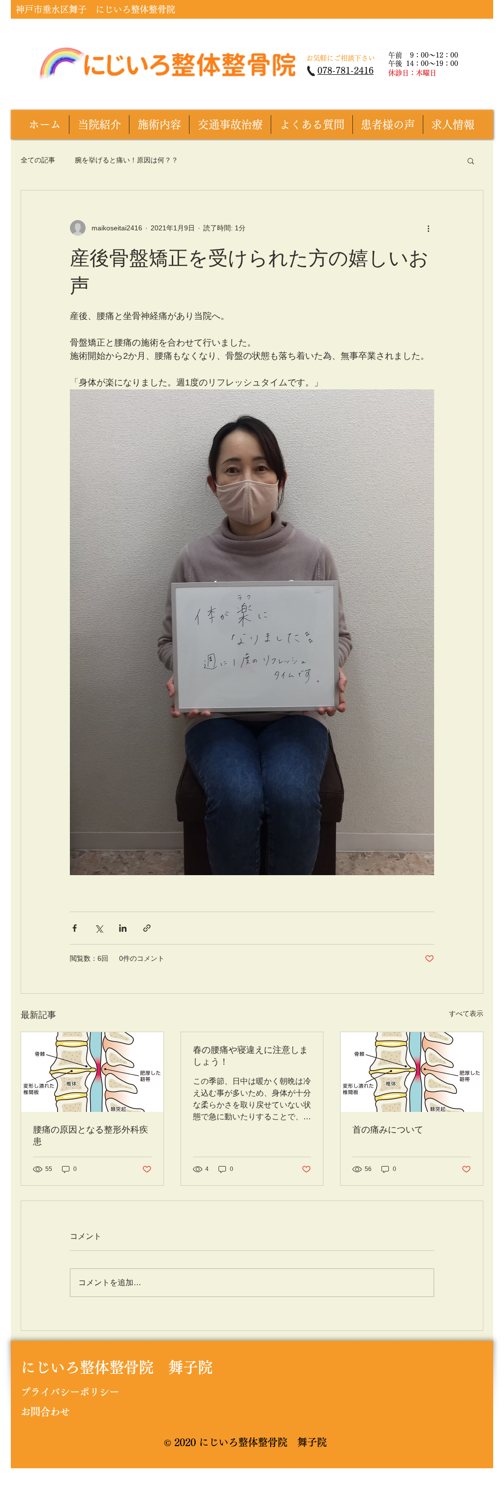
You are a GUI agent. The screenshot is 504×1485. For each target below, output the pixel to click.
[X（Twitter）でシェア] (98, 928)
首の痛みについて (387, 1130)
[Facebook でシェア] (74, 928)
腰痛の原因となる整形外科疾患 (90, 1135)
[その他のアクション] (428, 228)
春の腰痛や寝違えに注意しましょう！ (250, 1056)
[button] (470, 160)
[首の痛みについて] (412, 1072)
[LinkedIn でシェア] (122, 928)
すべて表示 (466, 1013)
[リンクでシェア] (147, 928)
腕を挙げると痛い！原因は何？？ (126, 160)
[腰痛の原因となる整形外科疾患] (92, 1072)
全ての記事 (38, 160)
